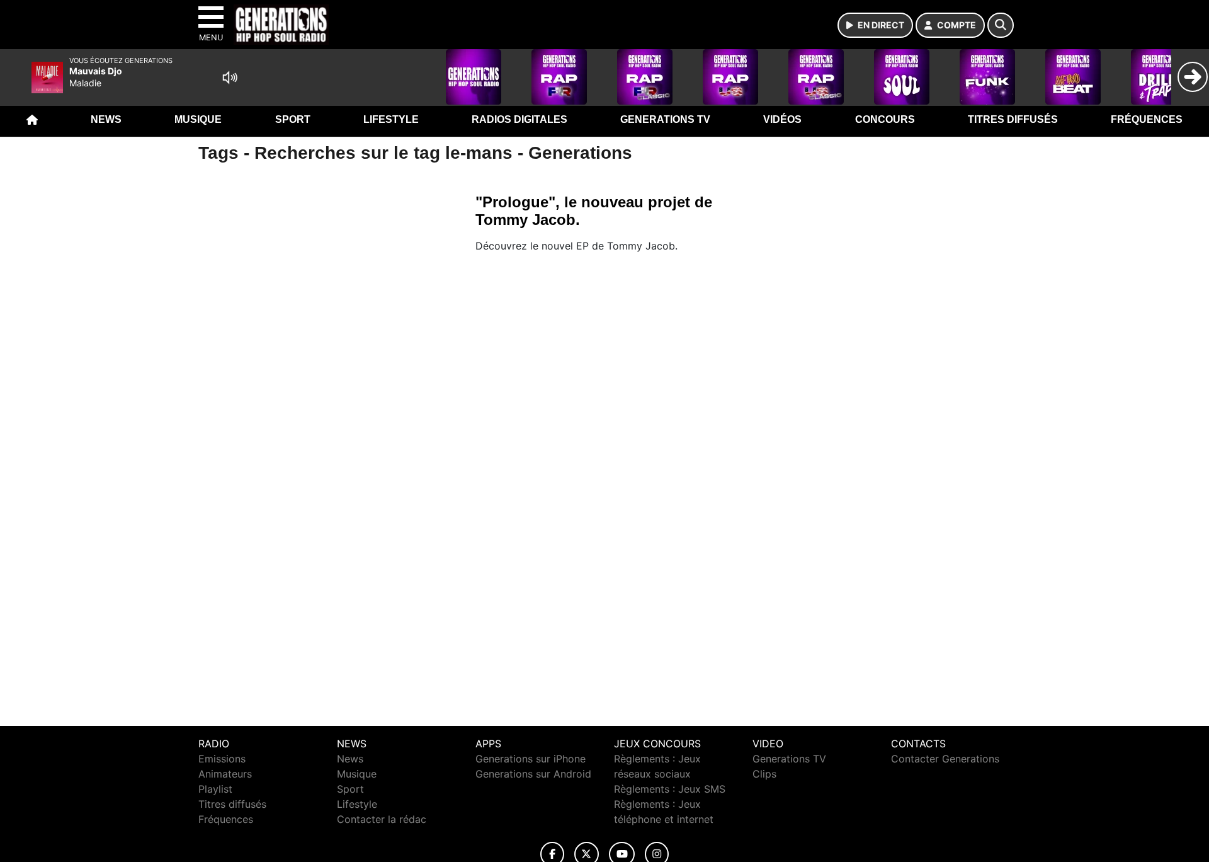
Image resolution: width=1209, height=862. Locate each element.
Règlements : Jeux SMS (669, 789)
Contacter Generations (945, 758)
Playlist (215, 789)
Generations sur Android (533, 773)
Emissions (222, 758)
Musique (198, 119)
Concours (885, 119)
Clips (764, 773)
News (106, 119)
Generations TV (665, 119)
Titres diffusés (1013, 119)
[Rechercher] (1000, 25)
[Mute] (229, 77)
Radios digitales (519, 119)
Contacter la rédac (381, 819)
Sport (292, 119)
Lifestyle (391, 119)
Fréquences (1147, 119)
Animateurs (225, 773)
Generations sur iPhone (530, 758)
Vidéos (782, 119)
